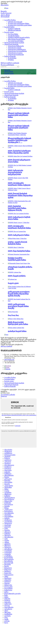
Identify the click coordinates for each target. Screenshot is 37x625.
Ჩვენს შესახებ (6, 13)
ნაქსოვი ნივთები (10, 56)
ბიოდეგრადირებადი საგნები (14, 42)
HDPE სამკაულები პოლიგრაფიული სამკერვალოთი (15, 172)
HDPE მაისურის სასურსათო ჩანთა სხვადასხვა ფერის (19, 152)
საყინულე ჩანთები (14, 28)
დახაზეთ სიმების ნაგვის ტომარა (19, 37)
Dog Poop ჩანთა (13, 34)
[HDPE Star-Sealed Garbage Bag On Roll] (20, 301)
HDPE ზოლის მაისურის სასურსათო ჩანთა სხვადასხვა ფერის (20, 195)
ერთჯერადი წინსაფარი (16, 46)
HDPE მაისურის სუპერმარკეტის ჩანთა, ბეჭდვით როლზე (17, 208)
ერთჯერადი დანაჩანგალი (17, 49)
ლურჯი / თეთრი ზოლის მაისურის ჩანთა (17, 243)
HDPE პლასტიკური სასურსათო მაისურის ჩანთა (19, 227)
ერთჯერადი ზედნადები (16, 54)
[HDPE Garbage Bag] (14, 272)
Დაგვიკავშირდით (7, 65)
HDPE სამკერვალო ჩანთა (18, 235)
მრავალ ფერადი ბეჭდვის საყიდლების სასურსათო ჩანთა (18, 115)
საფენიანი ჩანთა (13, 36)
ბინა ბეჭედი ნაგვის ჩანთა (16, 39)
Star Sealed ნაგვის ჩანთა (15, 41)
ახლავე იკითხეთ (6, 346)
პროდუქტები (5, 16)
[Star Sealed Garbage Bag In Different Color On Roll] (20, 288)
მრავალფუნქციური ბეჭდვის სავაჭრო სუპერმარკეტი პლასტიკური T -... (19, 140)
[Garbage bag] (12, 279)
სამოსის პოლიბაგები (15, 22)
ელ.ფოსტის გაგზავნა (8, 394)
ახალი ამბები (5, 15)
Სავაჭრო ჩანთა (10, 20)
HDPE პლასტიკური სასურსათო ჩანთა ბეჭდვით (19, 184)
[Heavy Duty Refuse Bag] (15, 318)
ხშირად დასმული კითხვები (10, 63)
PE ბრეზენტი (12, 58)
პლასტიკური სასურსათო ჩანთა (18, 23)
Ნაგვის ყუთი (9, 32)
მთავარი (4, 11)
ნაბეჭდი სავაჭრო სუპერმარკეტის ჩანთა (17, 259)
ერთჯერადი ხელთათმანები (17, 51)
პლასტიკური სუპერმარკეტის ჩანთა (20, 25)
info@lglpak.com (9, 359)
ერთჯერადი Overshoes (15, 53)
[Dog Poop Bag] (13, 311)
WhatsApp (4, 396)
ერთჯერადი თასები (14, 47)
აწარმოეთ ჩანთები (14, 30)
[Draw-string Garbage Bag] (16, 327)
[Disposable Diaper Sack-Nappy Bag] (19, 263)
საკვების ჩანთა (9, 27)
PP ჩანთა (11, 59)
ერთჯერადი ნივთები (11, 44)
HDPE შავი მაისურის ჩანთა (19, 251)
